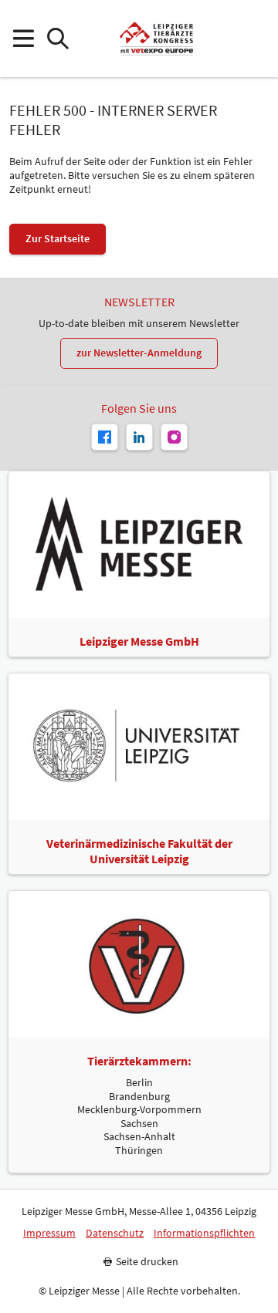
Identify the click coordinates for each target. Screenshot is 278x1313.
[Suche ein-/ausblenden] (57, 38)
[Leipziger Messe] (255, 38)
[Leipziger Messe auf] (139, 437)
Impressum (49, 1233)
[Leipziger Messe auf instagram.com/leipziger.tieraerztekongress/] (174, 437)
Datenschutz (115, 1233)
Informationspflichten (204, 1233)
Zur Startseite (57, 238)
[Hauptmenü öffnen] (22, 38)
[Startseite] (156, 38)
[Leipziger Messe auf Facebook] (104, 437)
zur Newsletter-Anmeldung (139, 352)
